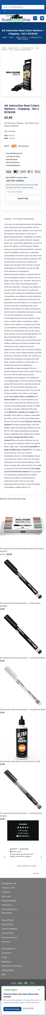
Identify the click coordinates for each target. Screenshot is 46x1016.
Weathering (6, 962)
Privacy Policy (7, 924)
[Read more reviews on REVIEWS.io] (23, 836)
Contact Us (6, 892)
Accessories (6, 953)
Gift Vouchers (7, 905)
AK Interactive (35, 37)
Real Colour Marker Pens (20, 50)
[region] (23, 857)
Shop (11, 37)
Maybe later (28, 1008)
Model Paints (21, 37)
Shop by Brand (8, 970)
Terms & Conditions (9, 929)
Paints (4, 957)
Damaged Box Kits (9, 883)
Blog (3, 974)
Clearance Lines (8, 888)
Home (4, 37)
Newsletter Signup (9, 901)
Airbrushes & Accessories (12, 966)
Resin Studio (7, 913)
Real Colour (23, 39)
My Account (6, 896)
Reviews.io (6, 942)
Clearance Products (9, 937)
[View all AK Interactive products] (14, 146)
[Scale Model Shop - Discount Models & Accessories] (16, 18)
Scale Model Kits (8, 949)
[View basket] (42, 18)
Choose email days (12, 1009)
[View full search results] (4, 3)
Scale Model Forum (9, 909)
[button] (35, 18)
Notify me (23, 199)
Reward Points (7, 920)
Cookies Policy (8, 933)
